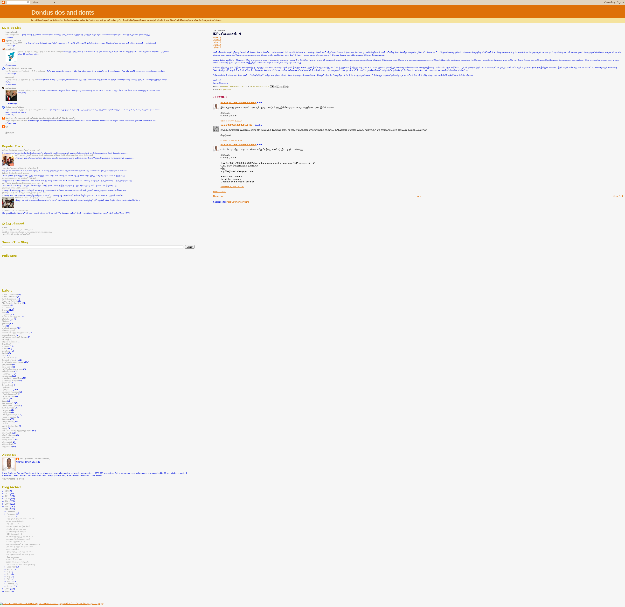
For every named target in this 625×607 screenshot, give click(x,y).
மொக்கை (6, 419)
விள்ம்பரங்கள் (7, 444)
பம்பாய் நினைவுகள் (9, 394)
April (9, 579)
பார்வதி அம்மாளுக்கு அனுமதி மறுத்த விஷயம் (20, 168)
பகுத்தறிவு (6, 387)
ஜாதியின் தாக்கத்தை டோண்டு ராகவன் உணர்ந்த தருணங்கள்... (27, 232)
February (11, 584)
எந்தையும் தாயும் (8, 330)
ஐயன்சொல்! (10, 49)
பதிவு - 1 (217, 47)
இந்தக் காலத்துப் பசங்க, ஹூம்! (18, 562)
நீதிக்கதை (6, 383)
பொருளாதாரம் (8, 403)
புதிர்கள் (5, 399)
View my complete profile (13, 479)
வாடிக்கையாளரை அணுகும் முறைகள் (17, 430)
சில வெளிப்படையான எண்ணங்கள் (16, 210)
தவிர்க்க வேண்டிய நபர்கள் (12, 369)
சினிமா (5, 348)
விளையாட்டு (7, 442)
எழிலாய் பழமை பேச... (14, 41)
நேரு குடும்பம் (7, 385)
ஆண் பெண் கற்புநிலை (11, 317)
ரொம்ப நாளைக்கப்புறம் (15, 521)
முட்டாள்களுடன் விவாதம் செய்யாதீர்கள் (18, 229)
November (11, 514)
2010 (7, 499)
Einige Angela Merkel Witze (16, 121)
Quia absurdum (13, 557)
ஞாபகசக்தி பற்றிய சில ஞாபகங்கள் (20, 547)
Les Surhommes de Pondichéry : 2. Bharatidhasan (26, 71)
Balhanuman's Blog (15, 107)
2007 (7, 506)
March (10, 581)
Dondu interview (9, 297)
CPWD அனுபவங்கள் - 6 (16, 542)
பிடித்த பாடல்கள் (8, 396)
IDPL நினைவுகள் (225, 89)
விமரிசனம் (6, 437)
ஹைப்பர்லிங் (7, 446)
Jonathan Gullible (10, 301)
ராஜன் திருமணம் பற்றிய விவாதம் (15, 188)
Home (418, 196)
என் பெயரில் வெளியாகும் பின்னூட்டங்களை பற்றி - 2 (22, 183)
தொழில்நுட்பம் (8, 374)
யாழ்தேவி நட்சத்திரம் (10, 426)
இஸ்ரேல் (5, 323)
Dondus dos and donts (62, 12)
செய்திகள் (6, 351)
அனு (4, 312)
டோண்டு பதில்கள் (9, 360)
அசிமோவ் (6, 305)
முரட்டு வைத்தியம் (9, 417)
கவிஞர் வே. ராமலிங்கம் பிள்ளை (14, 337)
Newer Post (218, 196)
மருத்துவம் (6, 412)
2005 (7, 589)
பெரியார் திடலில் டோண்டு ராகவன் (15, 173)
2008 (7, 504)
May (9, 577)
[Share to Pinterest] (287, 86)
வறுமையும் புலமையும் (14, 559)
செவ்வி (5, 353)
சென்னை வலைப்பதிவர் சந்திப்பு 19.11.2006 (33, 198)
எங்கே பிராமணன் (9, 328)
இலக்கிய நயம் (8, 319)
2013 (7, 491)
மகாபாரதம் (6, 410)
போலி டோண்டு (8, 408)
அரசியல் (5, 310)
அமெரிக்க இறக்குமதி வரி (28, 90)
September (11, 567)
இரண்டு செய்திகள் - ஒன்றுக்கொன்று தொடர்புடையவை (24, 193)
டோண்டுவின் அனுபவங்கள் (13, 362)
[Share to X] (281, 86)
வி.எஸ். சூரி (7, 433)
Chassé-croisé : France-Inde (19, 68)
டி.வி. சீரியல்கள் (8, 358)
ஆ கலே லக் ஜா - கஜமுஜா (16, 529)
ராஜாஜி (4, 428)
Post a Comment (219, 192)
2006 (7, 509)
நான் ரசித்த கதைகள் (10, 380)
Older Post (618, 196)
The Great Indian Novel (12, 303)
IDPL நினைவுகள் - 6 (14, 534)
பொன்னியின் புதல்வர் (10, 405)
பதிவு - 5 (217, 37)
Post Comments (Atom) (237, 202)
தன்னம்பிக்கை (8, 371)
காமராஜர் (5, 339)
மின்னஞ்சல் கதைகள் (10, 415)
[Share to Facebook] (284, 86)
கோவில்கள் (6, 344)
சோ (3, 355)
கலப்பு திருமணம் (8, 335)
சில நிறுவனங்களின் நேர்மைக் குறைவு (20, 554)
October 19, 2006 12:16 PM (231, 140)
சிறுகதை (5, 346)
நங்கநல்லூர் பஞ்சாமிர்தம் (12, 378)
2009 (7, 501)
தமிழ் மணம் (7, 367)
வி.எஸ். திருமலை (9, 435)
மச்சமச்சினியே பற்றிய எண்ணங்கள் (16, 234)
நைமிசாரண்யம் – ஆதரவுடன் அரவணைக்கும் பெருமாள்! (27, 110)
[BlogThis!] (278, 86)
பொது (4, 401)
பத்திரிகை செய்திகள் (10, 392)
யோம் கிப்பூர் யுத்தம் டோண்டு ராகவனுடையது (23, 544)
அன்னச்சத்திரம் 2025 (14, 43)
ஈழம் (4, 326)
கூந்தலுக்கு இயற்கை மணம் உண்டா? (20, 519)
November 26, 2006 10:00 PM (232, 187)
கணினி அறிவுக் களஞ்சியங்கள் (18, 526)
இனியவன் (10, 133)
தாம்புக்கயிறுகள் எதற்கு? (16, 531)
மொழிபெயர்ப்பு (8, 421)
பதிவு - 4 (217, 39)
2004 (7, 591)
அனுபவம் (6, 314)
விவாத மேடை (7, 440)
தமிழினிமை (7, 364)
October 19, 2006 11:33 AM (231, 121)
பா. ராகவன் (10, 77)
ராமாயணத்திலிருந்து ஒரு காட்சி (18, 539)
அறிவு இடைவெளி (13, 524)
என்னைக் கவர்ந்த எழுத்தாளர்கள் (15, 333)
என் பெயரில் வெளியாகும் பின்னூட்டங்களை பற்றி (21, 150)
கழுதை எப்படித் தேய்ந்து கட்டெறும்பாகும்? (21, 79)
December (11, 512)
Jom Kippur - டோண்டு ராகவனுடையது (21, 564)
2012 (7, 494)
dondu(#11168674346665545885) (239, 102)
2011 (7, 496)
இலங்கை (5, 321)
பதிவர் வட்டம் (7, 389)
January (10, 586)
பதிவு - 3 (217, 42)
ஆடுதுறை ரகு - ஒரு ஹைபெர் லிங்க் (20, 552)
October (10, 516)
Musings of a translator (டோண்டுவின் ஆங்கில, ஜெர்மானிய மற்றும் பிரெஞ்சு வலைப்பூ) (41, 118)
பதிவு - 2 (217, 44)
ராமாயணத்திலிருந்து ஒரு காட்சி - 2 (20, 537)
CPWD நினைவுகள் (10, 294)
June (9, 574)
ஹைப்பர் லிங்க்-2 (13, 549)
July (9, 572)
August (10, 569)
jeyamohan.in (12, 32)
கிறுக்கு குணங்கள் (9, 342)
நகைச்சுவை (7, 376)
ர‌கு (7, 127)
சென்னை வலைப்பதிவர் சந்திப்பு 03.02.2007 (19, 178)
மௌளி (5, 424)
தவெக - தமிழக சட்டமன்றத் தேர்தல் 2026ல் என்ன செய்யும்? (40, 52)
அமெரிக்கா (6, 308)
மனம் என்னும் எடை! (13, 35)
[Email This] (275, 86)
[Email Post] (271, 86)
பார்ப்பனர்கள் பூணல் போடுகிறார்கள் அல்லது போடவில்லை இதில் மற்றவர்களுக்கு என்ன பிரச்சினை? (54, 155)
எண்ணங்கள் (11, 88)
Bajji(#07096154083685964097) (237, 125)
